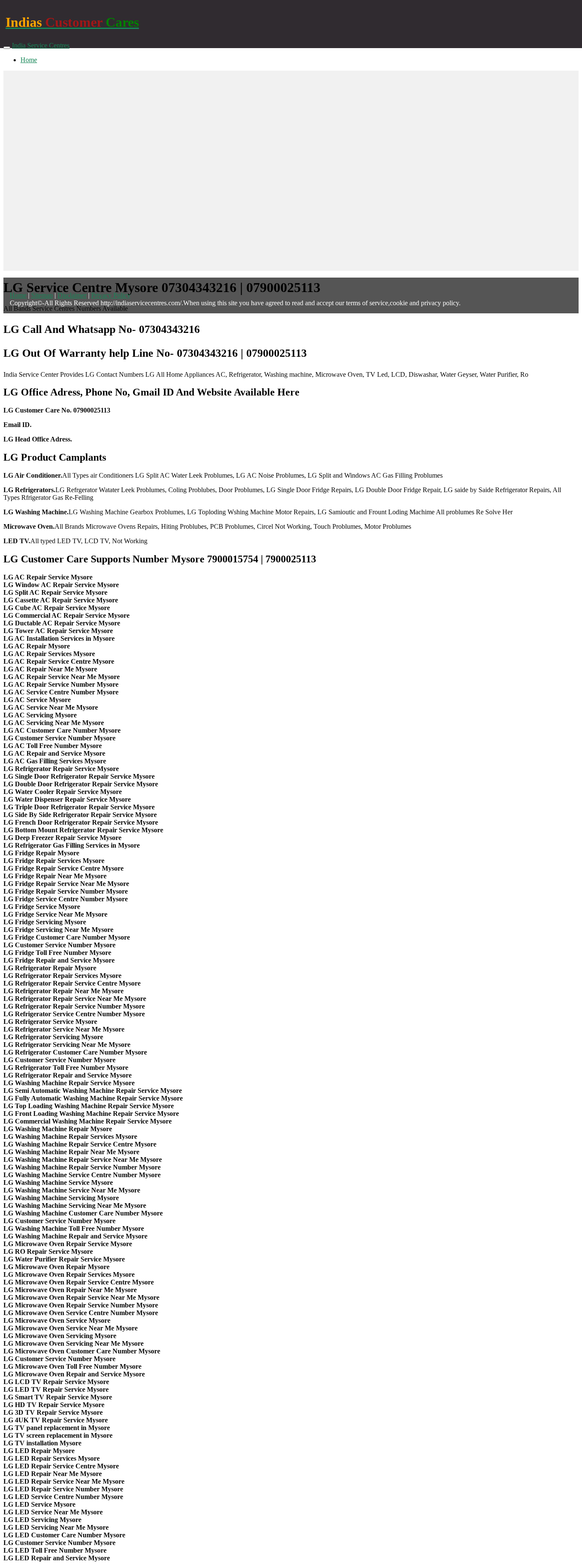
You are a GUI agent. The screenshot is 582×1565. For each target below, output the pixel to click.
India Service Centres (40, 45)
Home (28, 59)
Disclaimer (72, 295)
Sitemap (42, 295)
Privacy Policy (110, 295)
